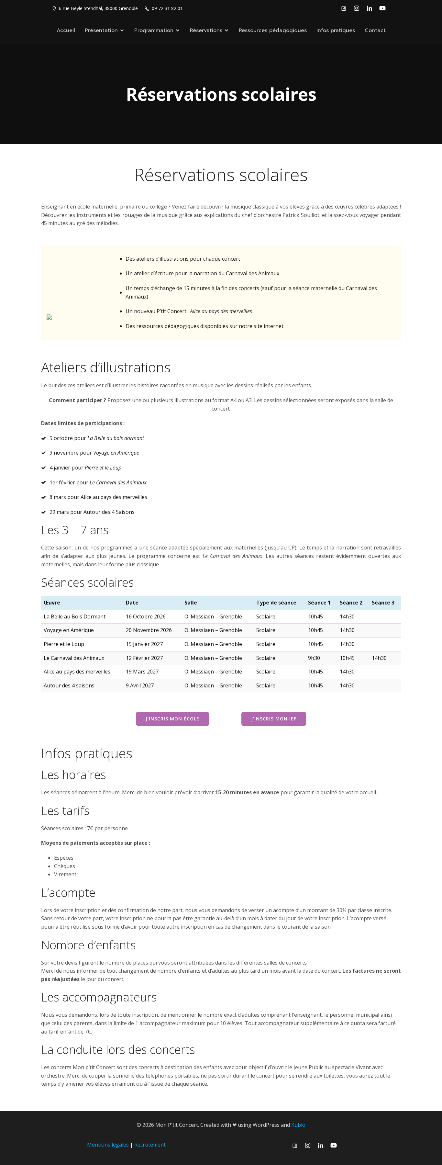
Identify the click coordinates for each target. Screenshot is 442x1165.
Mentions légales (108, 1144)
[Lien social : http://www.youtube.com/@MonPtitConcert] (384, 8)
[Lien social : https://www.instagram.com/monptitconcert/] (358, 8)
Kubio (298, 1124)
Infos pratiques (335, 30)
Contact (375, 30)
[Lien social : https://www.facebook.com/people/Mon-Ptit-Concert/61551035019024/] (345, 8)
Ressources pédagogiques (273, 30)
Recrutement (150, 1144)
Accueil (66, 30)
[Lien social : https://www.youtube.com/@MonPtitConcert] (335, 1145)
